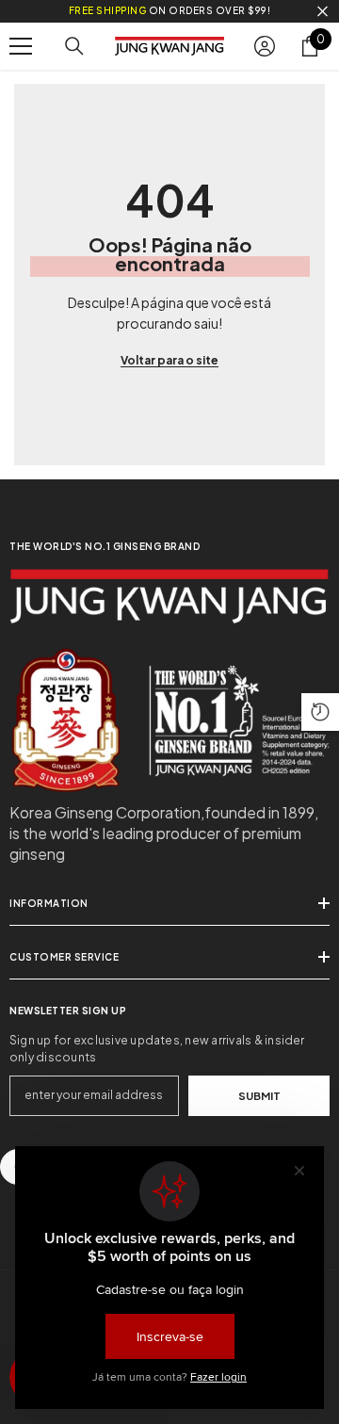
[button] (320, 712)
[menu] (20, 46)
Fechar (322, 12)
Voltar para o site (169, 360)
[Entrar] (264, 46)
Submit (259, 1095)
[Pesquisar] (74, 46)
